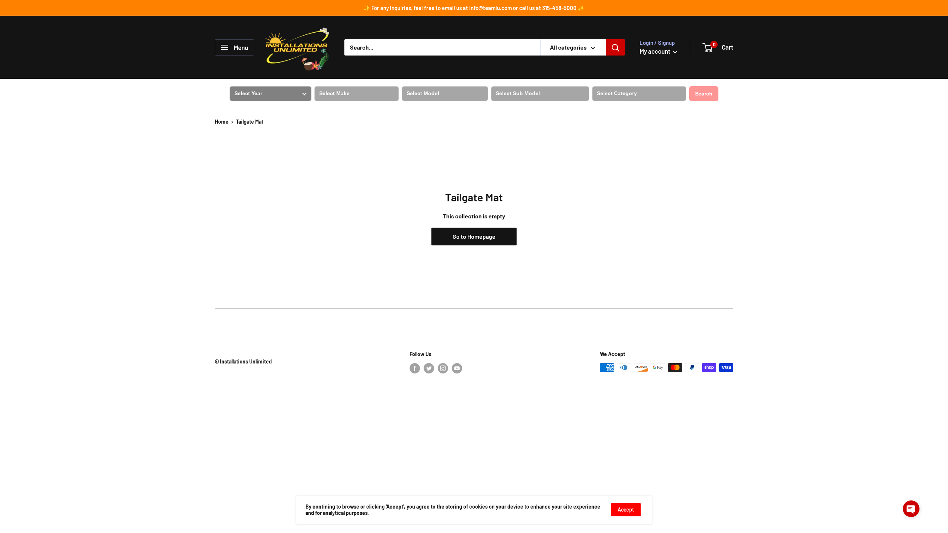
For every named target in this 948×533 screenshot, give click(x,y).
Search (703, 94)
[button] (911, 508)
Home (221, 121)
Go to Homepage (474, 236)
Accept (626, 509)
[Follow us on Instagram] (443, 368)
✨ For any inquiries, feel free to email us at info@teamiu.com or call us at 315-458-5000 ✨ (474, 7)
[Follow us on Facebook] (415, 368)
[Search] (615, 47)
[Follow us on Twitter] (429, 368)
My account (655, 51)
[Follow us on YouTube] (457, 368)
